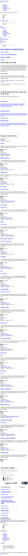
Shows (4, 4)
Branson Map (6, 539)
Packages (5, 9)
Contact (4, 10)
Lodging (5, 6)
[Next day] (25, 483)
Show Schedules (6, 8)
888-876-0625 (10, 80)
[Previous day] (22, 483)
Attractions (5, 5)
